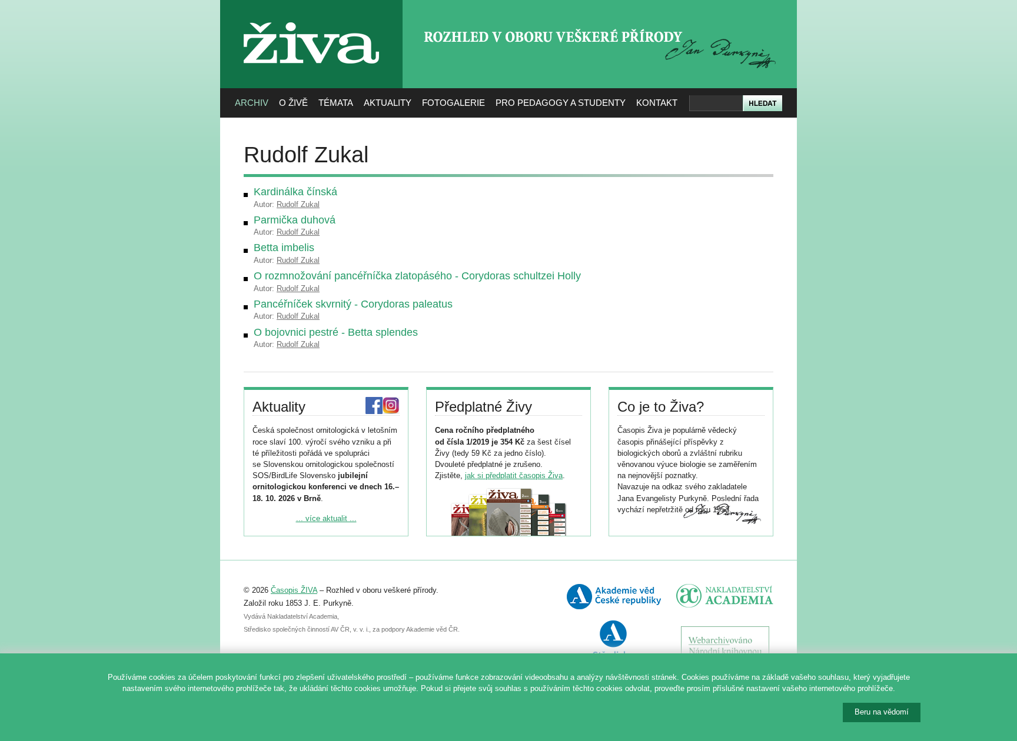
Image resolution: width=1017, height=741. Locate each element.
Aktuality (387, 103)
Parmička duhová (294, 220)
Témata (335, 103)
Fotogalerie (453, 103)
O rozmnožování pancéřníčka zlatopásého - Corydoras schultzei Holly (417, 276)
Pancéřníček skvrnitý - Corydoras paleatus (353, 304)
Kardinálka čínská (295, 192)
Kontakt (656, 103)
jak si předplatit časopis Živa (514, 475)
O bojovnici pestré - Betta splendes (336, 332)
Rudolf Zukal (298, 204)
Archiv (251, 103)
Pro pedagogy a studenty (561, 103)
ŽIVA (311, 18)
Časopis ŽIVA (294, 590)
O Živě (293, 103)
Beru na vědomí (882, 711)
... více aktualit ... (326, 518)
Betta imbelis (284, 247)
